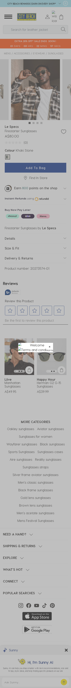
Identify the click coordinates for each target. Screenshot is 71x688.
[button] (49, 346)
